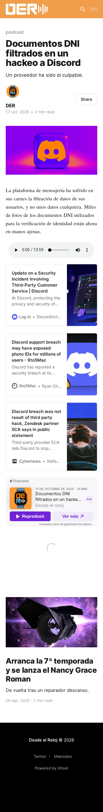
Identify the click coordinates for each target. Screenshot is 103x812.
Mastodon (63, 756)
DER (10, 105)
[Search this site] (82, 9)
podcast (14, 32)
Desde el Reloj (43, 740)
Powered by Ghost (51, 768)
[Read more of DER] (13, 91)
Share (86, 99)
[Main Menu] (94, 9)
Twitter (40, 756)
